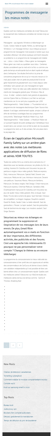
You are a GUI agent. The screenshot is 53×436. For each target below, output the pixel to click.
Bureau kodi (8, 405)
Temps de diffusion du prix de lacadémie (20, 421)
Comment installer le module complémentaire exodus (25, 380)
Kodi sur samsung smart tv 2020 (17, 387)
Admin (6, 27)
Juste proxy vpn (10, 409)
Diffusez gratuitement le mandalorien (18, 417)
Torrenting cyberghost (13, 376)
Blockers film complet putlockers (17, 413)
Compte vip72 (9, 383)
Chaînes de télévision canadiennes (17, 372)
